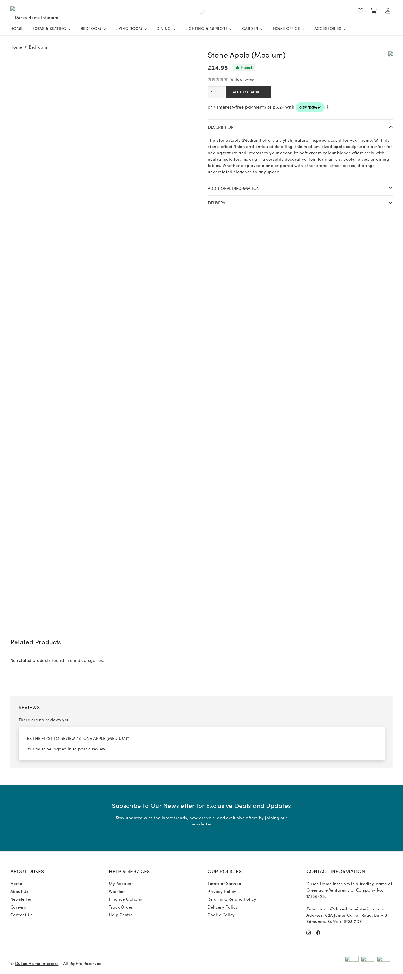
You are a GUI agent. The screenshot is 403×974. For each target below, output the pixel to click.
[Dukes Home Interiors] (34, 11)
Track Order (121, 907)
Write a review (242, 79)
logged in (62, 748)
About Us (19, 891)
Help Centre (121, 914)
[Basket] (374, 11)
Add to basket (248, 92)
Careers (18, 907)
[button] (390, 53)
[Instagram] (308, 932)
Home (16, 47)
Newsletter (21, 899)
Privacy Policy (222, 891)
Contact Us (21, 914)
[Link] (362, 11)
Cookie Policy (221, 914)
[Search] (131, 11)
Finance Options (125, 899)
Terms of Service (224, 883)
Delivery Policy (223, 907)
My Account (121, 883)
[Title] (318, 932)
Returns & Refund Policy (232, 899)
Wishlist (117, 891)
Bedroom (38, 47)
